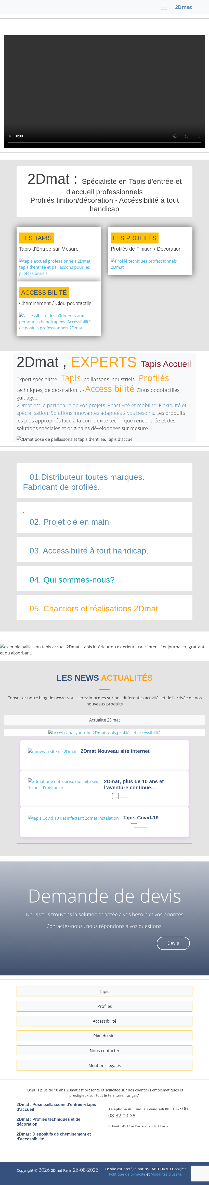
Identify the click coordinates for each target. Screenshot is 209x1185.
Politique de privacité (127, 1168)
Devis (173, 937)
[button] (15, 647)
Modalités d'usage (166, 1168)
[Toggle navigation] (164, 7)
